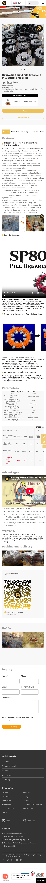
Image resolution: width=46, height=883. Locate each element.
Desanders (27, 800)
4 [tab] (28, 69)
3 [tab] (25, 69)
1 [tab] (18, 69)
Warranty (35, 132)
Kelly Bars (26, 793)
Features (6, 132)
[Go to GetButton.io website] (5, 880)
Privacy (7, 780)
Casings (26, 797)
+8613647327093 (19, 833)
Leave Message (23, 117)
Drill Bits (5, 793)
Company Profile (11, 766)
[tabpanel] (23, 45)
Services (7, 821)
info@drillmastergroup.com (19, 840)
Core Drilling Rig (8, 808)
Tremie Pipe (6, 804)
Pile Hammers (28, 808)
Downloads (29, 821)
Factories (8, 775)
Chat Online (23, 111)
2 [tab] (21, 69)
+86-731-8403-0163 (15, 837)
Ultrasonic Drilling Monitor (32, 804)
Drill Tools (5, 797)
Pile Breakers (7, 800)
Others (4, 812)
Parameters (15, 132)
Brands (7, 771)
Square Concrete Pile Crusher (25, 101)
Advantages (25, 132)
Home (7, 762)
